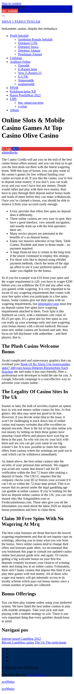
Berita (13, 152)
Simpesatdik (26, 80)
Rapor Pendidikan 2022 (25, 95)
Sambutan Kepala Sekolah (35, 39)
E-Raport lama (27, 69)
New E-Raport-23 (30, 73)
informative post (48, 304)
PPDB (14, 88)
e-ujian (22, 106)
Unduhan (16, 58)
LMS (13, 99)
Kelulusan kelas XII (23, 91)
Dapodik (23, 65)
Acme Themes (36, 674)
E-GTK (23, 76)
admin (6, 152)
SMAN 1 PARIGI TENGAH (21, 21)
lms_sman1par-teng (30, 102)
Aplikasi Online (20, 61)
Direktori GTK (28, 43)
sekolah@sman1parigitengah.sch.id (48, 7)
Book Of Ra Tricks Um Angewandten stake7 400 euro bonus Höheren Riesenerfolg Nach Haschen (36, 367)
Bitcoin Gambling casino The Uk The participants (34, 642)
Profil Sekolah (19, 35)
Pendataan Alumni (30, 54)
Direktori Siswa (28, 47)
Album (14, 110)
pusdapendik (26, 84)
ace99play (8, 681)
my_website (10, 11)
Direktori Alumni (29, 50)
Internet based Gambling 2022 (21, 638)
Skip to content (11, 3)
